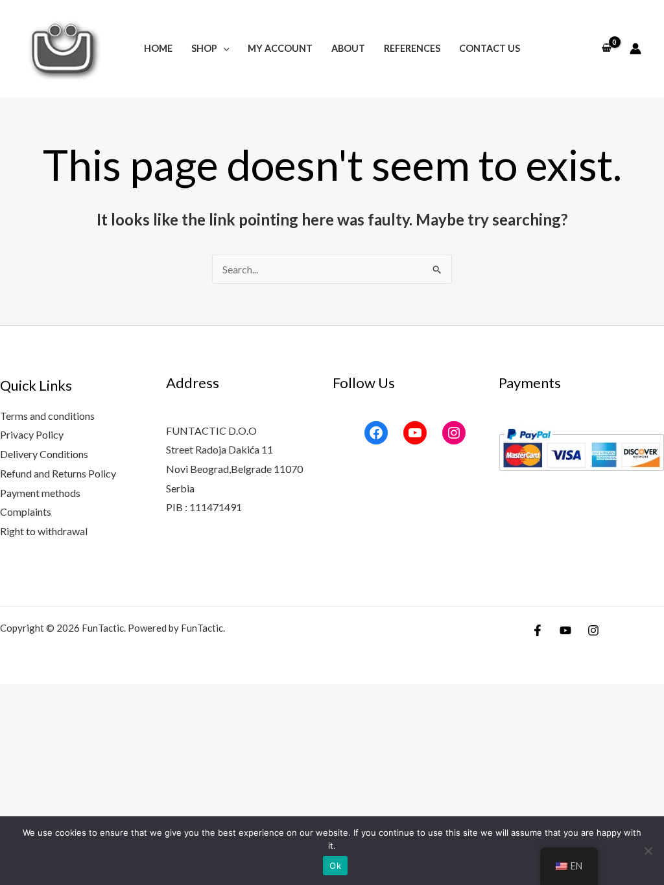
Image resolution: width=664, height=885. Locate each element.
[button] (223, 48)
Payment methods (40, 493)
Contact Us (489, 48)
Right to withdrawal (44, 531)
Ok (335, 865)
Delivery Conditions (44, 454)
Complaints (25, 511)
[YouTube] (415, 432)
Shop (204, 48)
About (348, 48)
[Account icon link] (635, 48)
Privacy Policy (32, 434)
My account (280, 48)
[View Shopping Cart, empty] (606, 48)
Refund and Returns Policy (58, 473)
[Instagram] (454, 432)
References (412, 48)
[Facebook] (376, 432)
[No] (647, 850)
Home (158, 48)
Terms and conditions (47, 415)
